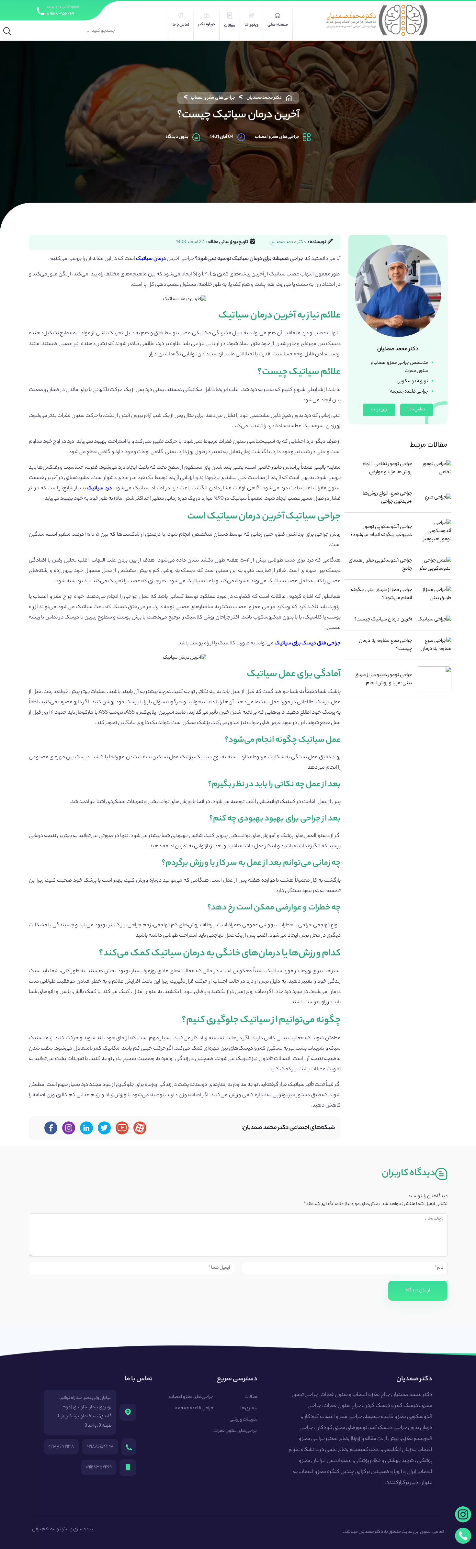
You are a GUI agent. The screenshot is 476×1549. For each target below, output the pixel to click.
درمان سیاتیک (151, 259)
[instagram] (463, 1514)
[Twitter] (104, 1128)
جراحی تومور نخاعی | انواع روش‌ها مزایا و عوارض (387, 468)
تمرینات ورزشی (243, 1420)
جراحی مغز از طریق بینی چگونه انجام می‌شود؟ (381, 594)
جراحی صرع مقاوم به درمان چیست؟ (385, 645)
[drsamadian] (68, 1128)
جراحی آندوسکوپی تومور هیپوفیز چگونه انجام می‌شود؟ (381, 531)
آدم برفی (40, 1529)
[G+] (122, 1128)
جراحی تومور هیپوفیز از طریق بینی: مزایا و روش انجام (383, 679)
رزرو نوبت (379, 409)
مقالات (250, 1397)
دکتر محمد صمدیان (264, 98)
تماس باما (416, 409)
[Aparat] (140, 1128)
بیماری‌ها (248, 1408)
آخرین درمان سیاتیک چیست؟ (383, 620)
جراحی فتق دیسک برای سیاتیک (308, 643)
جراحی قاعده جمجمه (194, 1408)
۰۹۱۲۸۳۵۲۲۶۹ (60, 14)
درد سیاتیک (99, 488)
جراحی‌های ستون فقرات (235, 1431)
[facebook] (51, 1128)
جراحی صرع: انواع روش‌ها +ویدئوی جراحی (387, 498)
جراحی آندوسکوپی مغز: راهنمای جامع (380, 565)
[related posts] (433, 468)
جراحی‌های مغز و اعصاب (213, 98)
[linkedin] (86, 1128)
